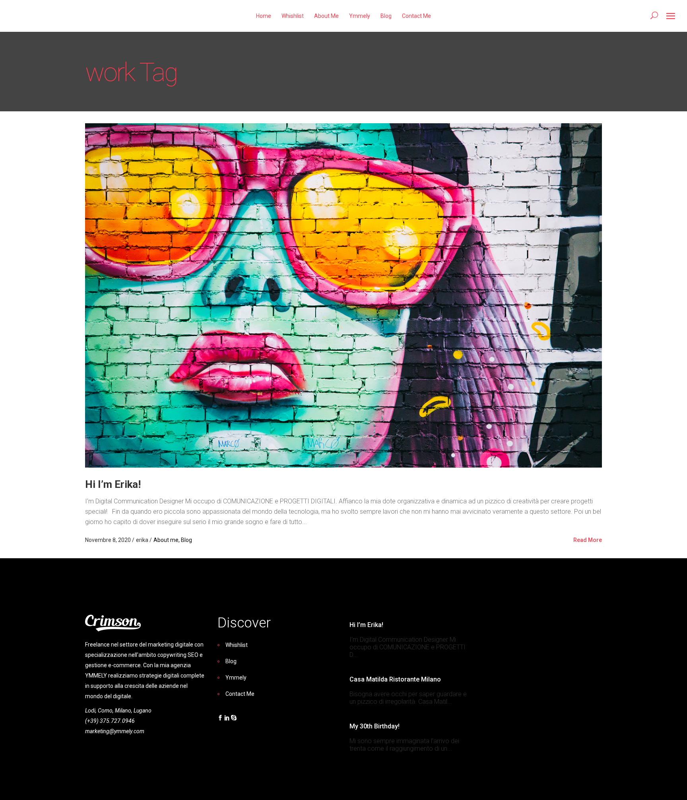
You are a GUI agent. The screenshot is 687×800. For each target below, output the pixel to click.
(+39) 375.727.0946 (110, 721)
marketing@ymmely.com (114, 731)
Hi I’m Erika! (113, 484)
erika (142, 540)
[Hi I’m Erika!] (343, 295)
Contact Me (239, 694)
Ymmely (235, 677)
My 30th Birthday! (374, 726)
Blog (186, 540)
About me (166, 540)
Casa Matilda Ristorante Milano (395, 679)
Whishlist (236, 645)
